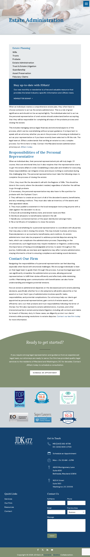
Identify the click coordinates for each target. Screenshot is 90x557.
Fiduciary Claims (20, 77)
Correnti (47, 555)
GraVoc (56, 555)
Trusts (16, 55)
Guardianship (19, 69)
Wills (15, 52)
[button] (86, 4)
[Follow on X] (43, 550)
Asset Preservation (22, 73)
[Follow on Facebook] (38, 550)
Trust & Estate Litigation (24, 66)
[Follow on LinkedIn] (47, 550)
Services (8, 499)
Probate (16, 59)
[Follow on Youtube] (52, 550)
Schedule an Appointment (45, 373)
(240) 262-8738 (63, 443)
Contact (8, 511)
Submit (52, 536)
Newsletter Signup (22, 98)
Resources (9, 507)
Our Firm (8, 503)
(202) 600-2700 (63, 447)
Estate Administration (23, 62)
